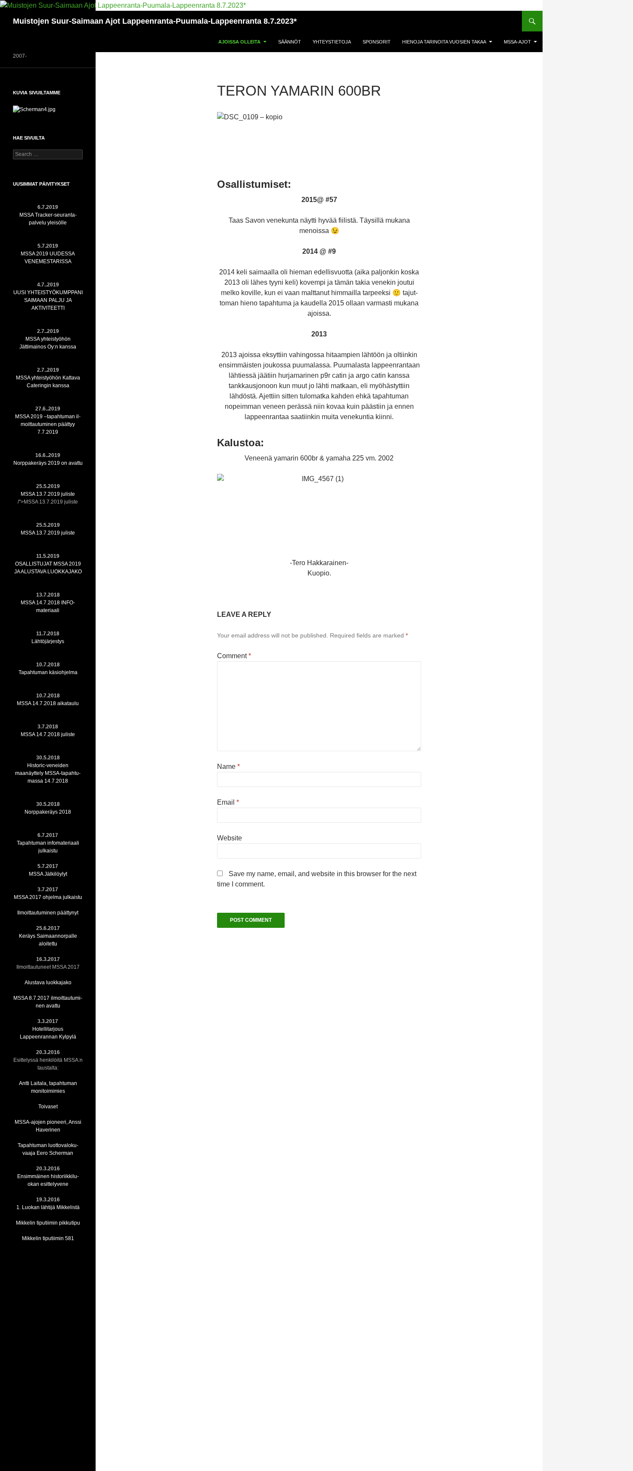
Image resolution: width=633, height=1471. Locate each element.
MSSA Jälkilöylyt (48, 874)
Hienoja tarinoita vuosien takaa (444, 41)
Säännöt (289, 41)
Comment (234, 655)
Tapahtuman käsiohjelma (48, 672)
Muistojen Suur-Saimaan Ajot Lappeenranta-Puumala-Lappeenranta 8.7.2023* (155, 21)
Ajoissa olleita (239, 41)
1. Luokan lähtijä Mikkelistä (48, 1207)
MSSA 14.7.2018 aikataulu (48, 703)
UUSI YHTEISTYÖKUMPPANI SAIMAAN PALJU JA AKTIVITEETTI (48, 300)
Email (228, 802)
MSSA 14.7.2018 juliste (48, 734)
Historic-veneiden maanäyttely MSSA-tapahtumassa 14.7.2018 (48, 773)
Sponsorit (377, 41)
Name (228, 766)
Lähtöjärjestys (47, 641)
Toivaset (48, 1107)
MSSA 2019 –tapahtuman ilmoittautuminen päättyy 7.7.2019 (48, 424)
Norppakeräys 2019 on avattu (48, 463)
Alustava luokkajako (48, 983)
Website (229, 838)
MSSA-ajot (517, 41)
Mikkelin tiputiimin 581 (48, 1238)
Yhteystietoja (332, 41)
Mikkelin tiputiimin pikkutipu (48, 1223)
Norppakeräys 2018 (48, 812)
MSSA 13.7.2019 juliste (48, 494)
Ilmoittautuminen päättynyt (47, 913)
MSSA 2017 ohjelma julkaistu (48, 897)
